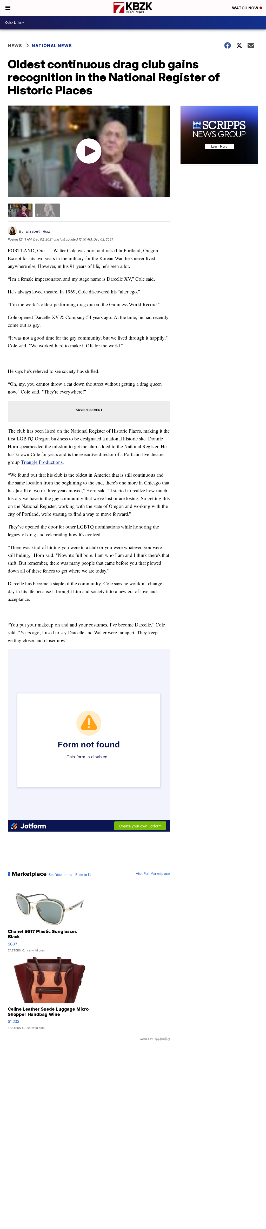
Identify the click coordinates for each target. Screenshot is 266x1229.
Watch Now (246, 7)
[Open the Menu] (8, 8)
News (15, 45)
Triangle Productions (42, 462)
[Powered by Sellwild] (162, 1039)
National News (52, 45)
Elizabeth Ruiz (37, 231)
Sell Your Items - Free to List (71, 875)
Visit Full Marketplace (153, 874)
